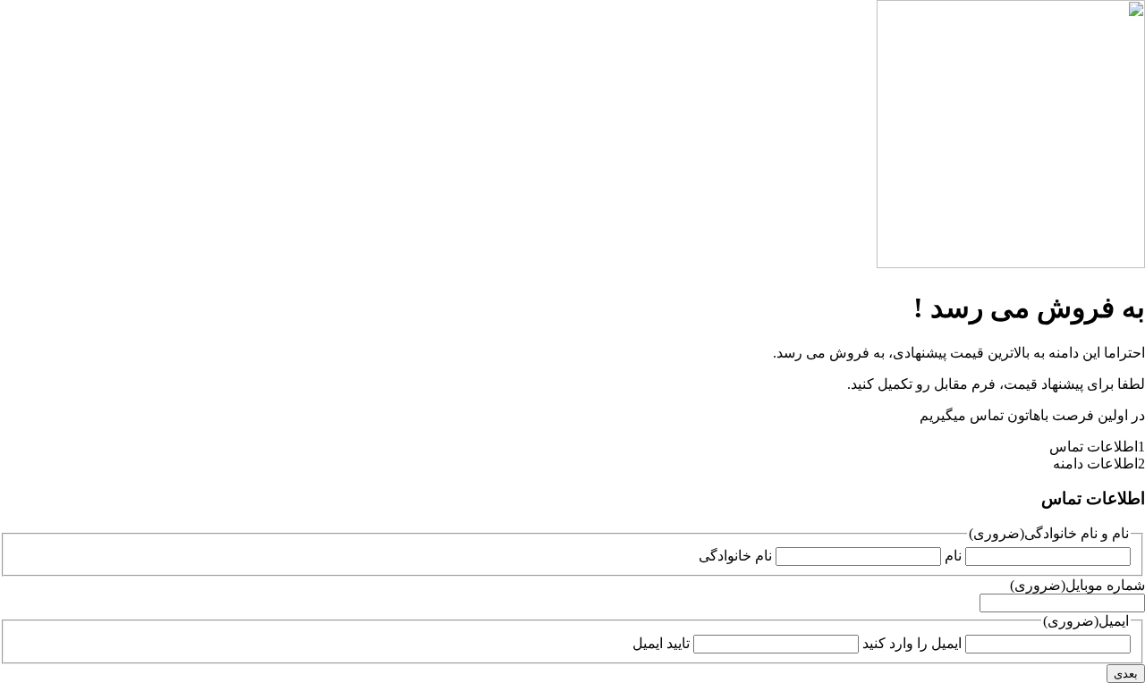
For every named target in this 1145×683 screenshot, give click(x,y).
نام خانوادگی (735, 555)
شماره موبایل (1077, 585)
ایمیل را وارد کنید (912, 643)
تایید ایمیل (661, 643)
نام (953, 555)
